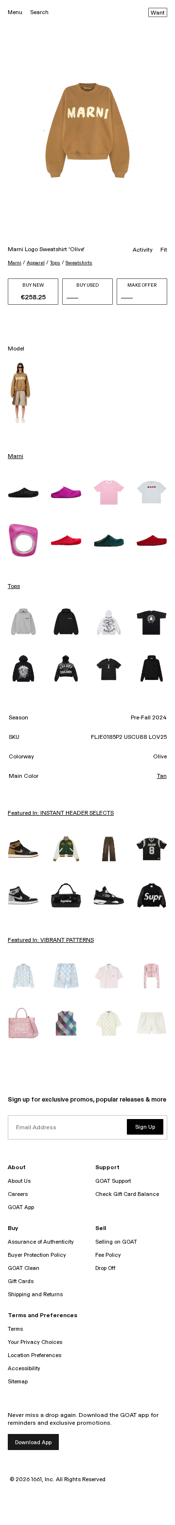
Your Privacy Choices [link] (35, 1342)
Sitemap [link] (18, 1381)
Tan (162, 776)
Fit (163, 250)
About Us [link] (19, 1181)
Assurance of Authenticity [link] (41, 1242)
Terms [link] (15, 1329)
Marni (14, 262)
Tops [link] (14, 586)
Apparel (36, 262)
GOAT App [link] (21, 1207)
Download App (33, 1442)
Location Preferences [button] (34, 1355)
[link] (23, 492)
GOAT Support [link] (113, 1181)
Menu (15, 12)
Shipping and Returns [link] (35, 1294)
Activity (143, 250)
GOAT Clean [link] (23, 1268)
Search (39, 12)
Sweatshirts (79, 262)
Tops (55, 262)
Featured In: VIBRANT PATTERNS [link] (51, 940)
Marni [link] (15, 456)
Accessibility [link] (24, 1368)
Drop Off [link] (105, 1268)
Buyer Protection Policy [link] (37, 1255)
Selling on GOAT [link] (116, 1242)
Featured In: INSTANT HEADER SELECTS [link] (61, 813)
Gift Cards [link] (21, 1281)
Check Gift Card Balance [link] (127, 1194)
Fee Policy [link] (108, 1255)
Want (158, 13)
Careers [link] (18, 1194)
